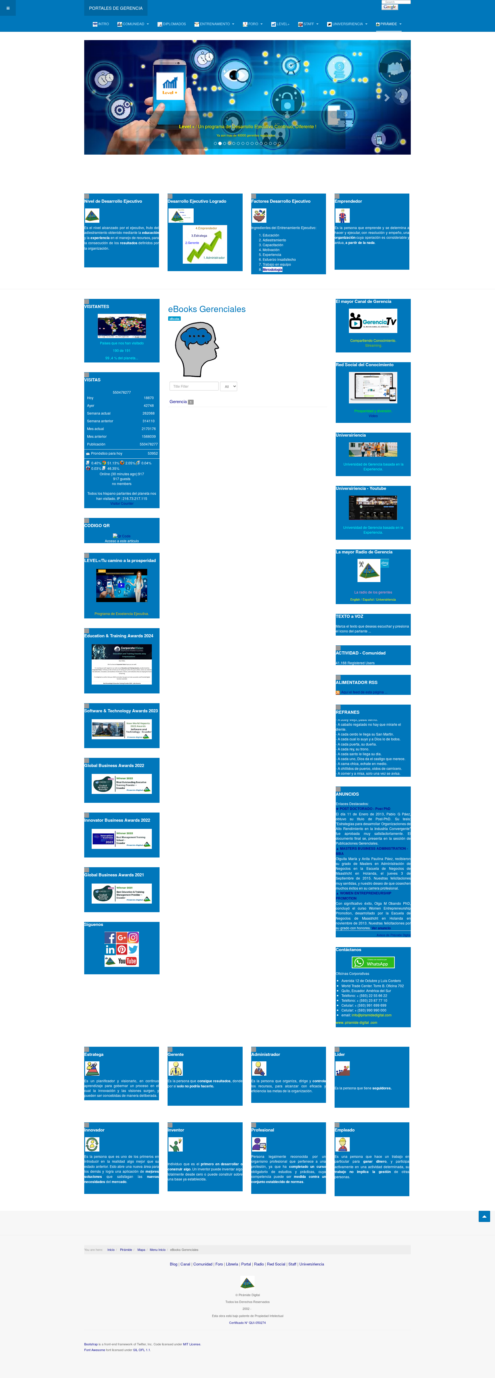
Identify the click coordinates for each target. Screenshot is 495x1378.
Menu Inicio (158, 1249)
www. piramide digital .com (356, 1022)
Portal (246, 1264)
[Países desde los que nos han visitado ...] (122, 326)
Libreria (232, 1264)
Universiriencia (386, 599)
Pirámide (125, 1249)
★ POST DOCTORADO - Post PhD (363, 808)
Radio (259, 1264)
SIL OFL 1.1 (141, 1349)
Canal (185, 1264)
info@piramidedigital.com (372, 1014)
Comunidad (202, 1264)
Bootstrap (91, 1344)
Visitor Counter (121, 503)
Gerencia (178, 401)
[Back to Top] (484, 1216)
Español (368, 599)
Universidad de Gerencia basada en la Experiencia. (373, 530)
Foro (219, 1264)
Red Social (276, 1264)
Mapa (141, 1249)
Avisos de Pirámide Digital (394, 935)
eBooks (174, 319)
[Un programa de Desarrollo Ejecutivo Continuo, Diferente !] (247, 97)
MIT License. (192, 1344)
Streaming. (373, 345)
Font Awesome (94, 1349)
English (355, 599)
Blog (173, 1264)
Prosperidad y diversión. (373, 410)
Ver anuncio (381, 928)
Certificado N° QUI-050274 (247, 1322)
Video (373, 415)
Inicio (111, 1249)
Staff (292, 1264)
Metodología (272, 269)
